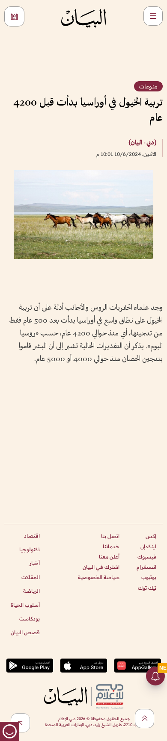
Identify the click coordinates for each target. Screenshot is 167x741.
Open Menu (153, 16)
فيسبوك (146, 556)
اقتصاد (32, 535)
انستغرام (146, 567)
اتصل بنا (110, 536)
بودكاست (29, 618)
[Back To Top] (144, 718)
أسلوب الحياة (25, 605)
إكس (151, 536)
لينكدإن (148, 546)
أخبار (34, 563)
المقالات (30, 577)
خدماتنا (111, 546)
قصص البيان (25, 632)
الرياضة (31, 591)
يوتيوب (148, 577)
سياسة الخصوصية (98, 577)
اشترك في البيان (101, 567)
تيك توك (147, 588)
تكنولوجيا (29, 549)
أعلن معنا (109, 556)
